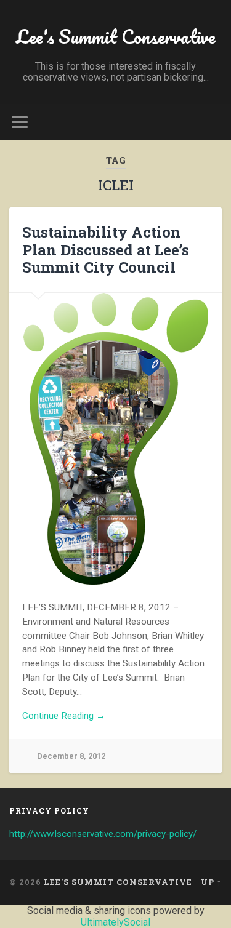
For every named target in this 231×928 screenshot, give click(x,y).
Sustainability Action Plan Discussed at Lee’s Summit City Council (105, 250)
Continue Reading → (63, 715)
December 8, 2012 (71, 756)
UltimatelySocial (115, 922)
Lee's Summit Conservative (115, 37)
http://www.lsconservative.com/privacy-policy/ (103, 833)
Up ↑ (211, 882)
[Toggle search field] (212, 122)
